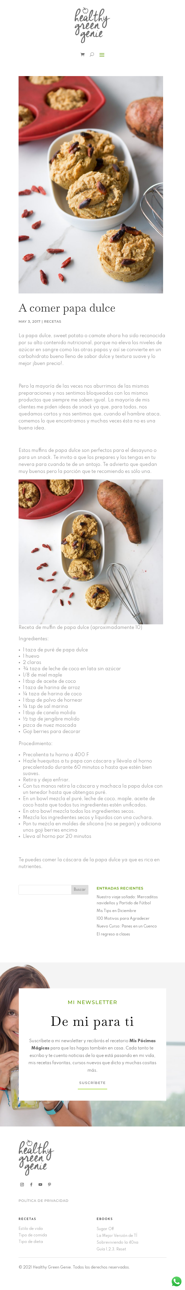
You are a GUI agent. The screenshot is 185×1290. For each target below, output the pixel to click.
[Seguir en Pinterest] (49, 1184)
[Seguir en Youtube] (40, 1184)
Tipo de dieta (31, 1242)
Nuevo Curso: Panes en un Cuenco (127, 926)
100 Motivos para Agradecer (123, 919)
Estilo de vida (31, 1229)
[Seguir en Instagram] (22, 1184)
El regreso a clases (113, 934)
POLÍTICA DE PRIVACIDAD (44, 1200)
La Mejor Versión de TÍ (117, 1236)
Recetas (52, 321)
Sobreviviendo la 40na (117, 1243)
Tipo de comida (33, 1235)
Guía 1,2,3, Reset (111, 1249)
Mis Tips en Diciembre (116, 911)
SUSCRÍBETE (92, 1083)
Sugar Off (105, 1229)
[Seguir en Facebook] (31, 1184)
